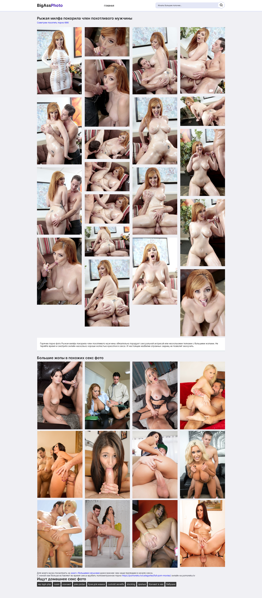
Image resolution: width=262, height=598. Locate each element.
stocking (131, 584)
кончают (66, 584)
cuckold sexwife (116, 584)
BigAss (50, 5)
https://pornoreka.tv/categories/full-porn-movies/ (146, 575)
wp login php (44, 584)
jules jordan (79, 584)
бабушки (170, 584)
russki (57, 584)
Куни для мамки (96, 584)
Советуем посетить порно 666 (53, 22)
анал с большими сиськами (85, 573)
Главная (109, 5)
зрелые (142, 584)
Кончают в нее (156, 584)
